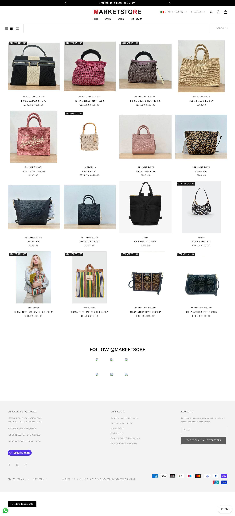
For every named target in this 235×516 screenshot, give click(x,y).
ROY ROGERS (33, 308)
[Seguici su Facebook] (9, 464)
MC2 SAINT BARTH (201, 97)
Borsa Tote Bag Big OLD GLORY (89, 312)
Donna (108, 19)
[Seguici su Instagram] (17, 464)
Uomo (95, 19)
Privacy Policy (117, 428)
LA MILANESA (89, 167)
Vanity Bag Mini (145, 171)
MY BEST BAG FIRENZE (33, 97)
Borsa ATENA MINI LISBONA (145, 312)
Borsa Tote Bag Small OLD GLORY (33, 312)
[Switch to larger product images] (6, 28)
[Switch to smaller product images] (11, 28)
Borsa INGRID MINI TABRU (89, 101)
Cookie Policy (117, 433)
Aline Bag (201, 171)
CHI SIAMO (136, 19)
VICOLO (201, 237)
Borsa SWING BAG (201, 242)
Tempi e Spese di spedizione (124, 443)
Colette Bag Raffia (201, 101)
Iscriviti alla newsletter (203, 440)
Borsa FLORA (89, 171)
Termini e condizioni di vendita (124, 418)
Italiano (196, 12)
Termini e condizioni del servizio (125, 438)
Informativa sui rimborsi (121, 423)
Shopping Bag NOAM (145, 242)
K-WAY (145, 237)
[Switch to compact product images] (17, 28)
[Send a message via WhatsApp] (5, 510)
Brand (121, 19)
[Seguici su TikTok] (25, 464)
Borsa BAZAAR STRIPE (33, 101)
